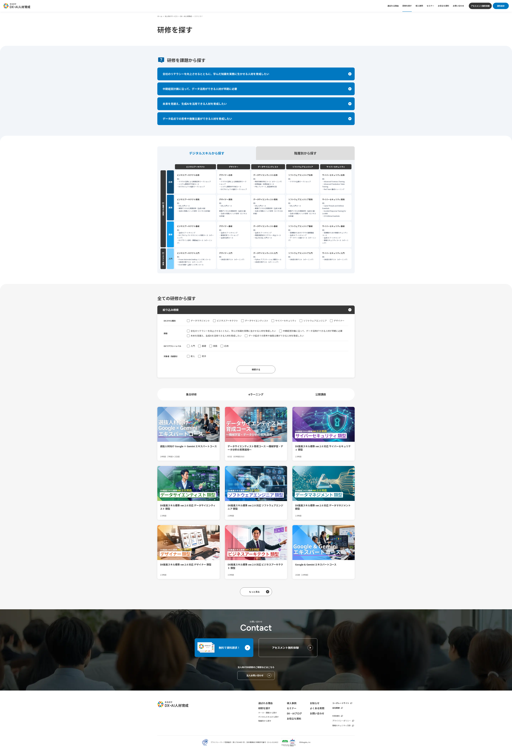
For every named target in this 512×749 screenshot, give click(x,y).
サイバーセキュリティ (285, 320)
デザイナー (339, 320)
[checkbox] (188, 320)
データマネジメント (200, 320)
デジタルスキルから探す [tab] (206, 153)
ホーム (159, 16)
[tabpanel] (256, 216)
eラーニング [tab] (256, 394)
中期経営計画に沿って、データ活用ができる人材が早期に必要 (312, 330)
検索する (256, 369)
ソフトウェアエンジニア (315, 320)
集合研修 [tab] (191, 394)
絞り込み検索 (171, 310)
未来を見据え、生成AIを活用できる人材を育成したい (216, 335)
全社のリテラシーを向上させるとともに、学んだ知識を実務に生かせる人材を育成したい (233, 330)
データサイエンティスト (256, 320)
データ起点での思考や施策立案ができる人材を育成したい (276, 335)
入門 (193, 345)
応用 (226, 345)
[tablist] (256, 153)
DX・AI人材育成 (186, 16)
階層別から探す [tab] (305, 153)
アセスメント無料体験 (480, 6)
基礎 (204, 345)
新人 (193, 356)
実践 (215, 345)
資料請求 (501, 6)
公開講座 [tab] (320, 394)
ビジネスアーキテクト (227, 320)
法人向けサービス (171, 16)
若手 (204, 356)
